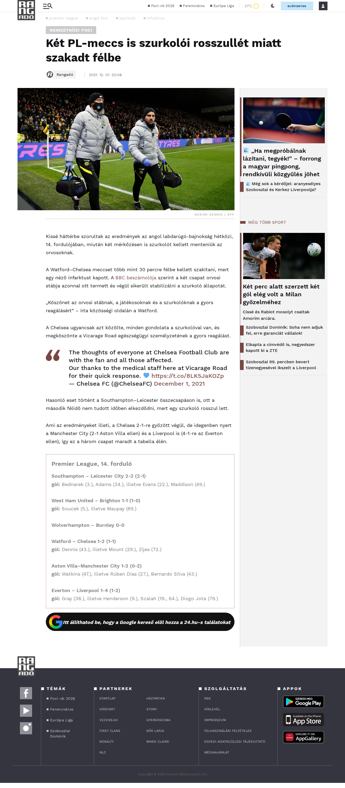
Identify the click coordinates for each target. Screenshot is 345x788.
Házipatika (155, 698)
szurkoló (127, 18)
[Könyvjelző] (23, 263)
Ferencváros (194, 6)
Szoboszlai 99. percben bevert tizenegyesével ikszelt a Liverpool (281, 364)
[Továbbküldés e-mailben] (23, 247)
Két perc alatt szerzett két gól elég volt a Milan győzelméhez (281, 294)
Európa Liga (223, 6)
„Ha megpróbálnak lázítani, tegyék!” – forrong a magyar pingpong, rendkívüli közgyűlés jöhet (282, 162)
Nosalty (106, 741)
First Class (109, 731)
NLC (102, 752)
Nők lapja (155, 731)
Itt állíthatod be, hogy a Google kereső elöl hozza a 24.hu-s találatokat (146, 622)
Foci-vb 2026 (163, 6)
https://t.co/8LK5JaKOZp (187, 375)
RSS (207, 698)
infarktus (156, 18)
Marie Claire (157, 741)
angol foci (98, 18)
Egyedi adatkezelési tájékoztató (234, 741)
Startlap (107, 698)
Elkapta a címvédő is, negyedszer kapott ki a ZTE (280, 347)
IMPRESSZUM (215, 720)
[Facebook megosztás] (23, 233)
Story (151, 709)
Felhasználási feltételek (228, 731)
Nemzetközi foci (71, 30)
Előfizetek (297, 6)
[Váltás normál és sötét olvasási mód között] (273, 6)
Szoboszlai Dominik (60, 733)
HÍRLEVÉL (212, 709)
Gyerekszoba (158, 720)
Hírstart (107, 709)
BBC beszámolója (135, 277)
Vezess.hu (108, 720)
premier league (63, 18)
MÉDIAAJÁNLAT (216, 752)
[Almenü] (47, 6)
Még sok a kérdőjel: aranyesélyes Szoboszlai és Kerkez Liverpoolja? (283, 186)
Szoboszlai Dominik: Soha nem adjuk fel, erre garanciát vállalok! (284, 330)
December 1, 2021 (179, 383)
